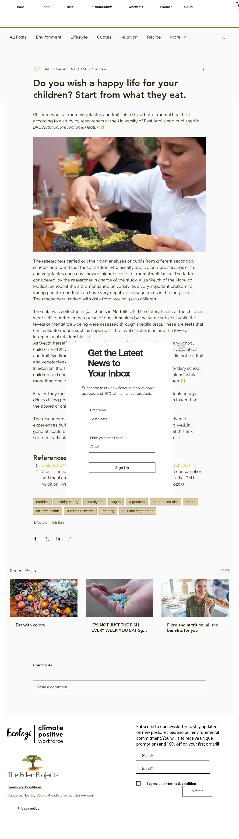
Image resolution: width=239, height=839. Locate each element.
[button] (181, 346)
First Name (98, 410)
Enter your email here (106, 438)
